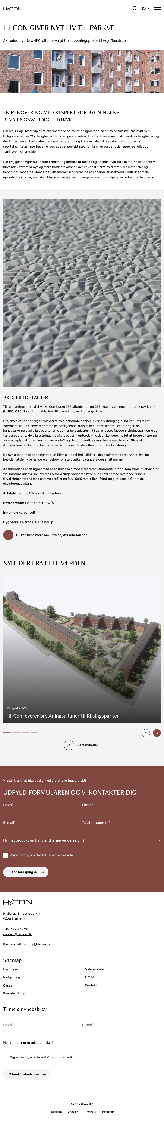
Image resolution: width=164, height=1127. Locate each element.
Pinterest (90, 1111)
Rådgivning (11, 977)
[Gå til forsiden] (67, 8)
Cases (7, 985)
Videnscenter (95, 969)
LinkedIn (73, 1111)
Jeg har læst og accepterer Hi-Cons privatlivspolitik (41, 855)
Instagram (108, 1111)
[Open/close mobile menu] (157, 8)
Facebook (56, 1111)
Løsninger (10, 969)
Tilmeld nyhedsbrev (24, 1074)
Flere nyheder (87, 745)
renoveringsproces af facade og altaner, (79, 162)
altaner (147, 162)
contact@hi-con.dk (17, 934)
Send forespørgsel (23, 872)
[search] (134, 8)
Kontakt (91, 985)
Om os (90, 977)
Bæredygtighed (14, 993)
